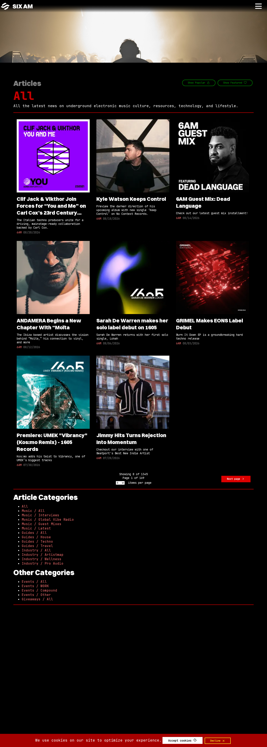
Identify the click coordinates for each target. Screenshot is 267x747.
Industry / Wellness (41, 559)
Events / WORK (35, 586)
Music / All (33, 511)
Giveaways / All (37, 599)
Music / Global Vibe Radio (48, 519)
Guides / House (36, 537)
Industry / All (36, 550)
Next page (234, 479)
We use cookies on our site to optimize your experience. (98, 740)
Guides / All (34, 533)
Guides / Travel (37, 546)
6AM (19, 232)
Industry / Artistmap (42, 554)
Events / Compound (39, 590)
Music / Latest (36, 528)
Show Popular (197, 82)
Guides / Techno (37, 541)
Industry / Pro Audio (42, 563)
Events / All (34, 581)
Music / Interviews (40, 515)
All (23, 95)
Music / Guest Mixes (41, 524)
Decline (216, 740)
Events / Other (36, 595)
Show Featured (233, 82)
